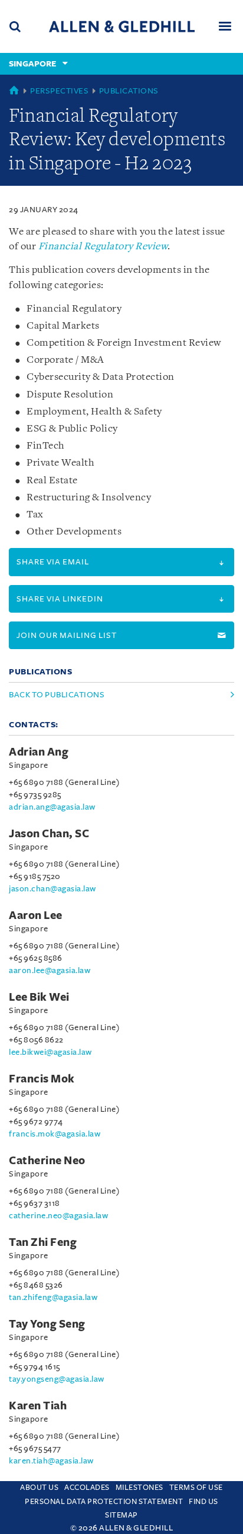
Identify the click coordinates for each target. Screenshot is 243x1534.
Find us (203, 1502)
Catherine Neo (47, 1161)
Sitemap (121, 1515)
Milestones (139, 1487)
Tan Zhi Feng (43, 1242)
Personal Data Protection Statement (104, 1502)
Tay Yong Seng (47, 1324)
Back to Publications (56, 694)
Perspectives (59, 90)
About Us (39, 1487)
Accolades (87, 1487)
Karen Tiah (38, 1406)
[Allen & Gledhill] (122, 26)
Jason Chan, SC (49, 834)
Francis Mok (42, 1079)
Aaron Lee (36, 915)
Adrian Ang (38, 752)
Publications (129, 90)
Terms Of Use (196, 1487)
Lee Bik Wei (39, 997)
